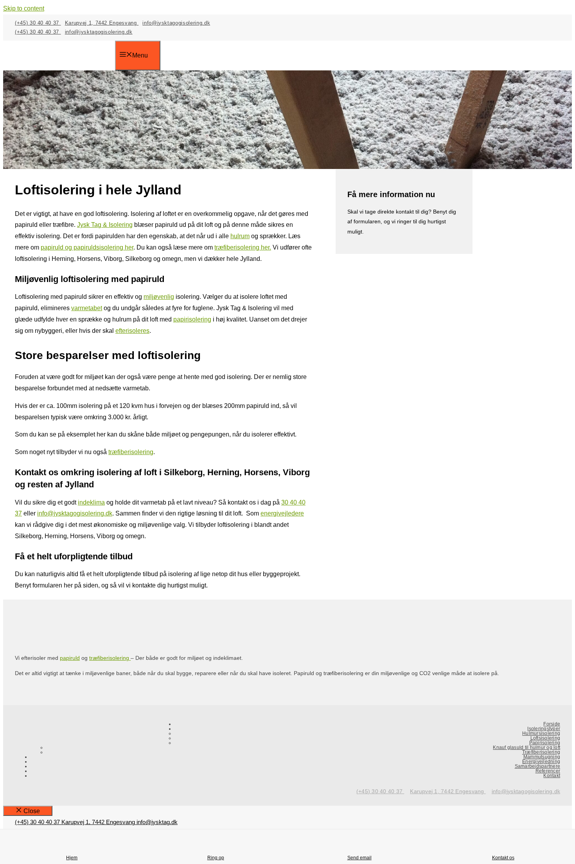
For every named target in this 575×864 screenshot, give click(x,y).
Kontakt (551, 775)
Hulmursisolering (541, 733)
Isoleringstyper (543, 728)
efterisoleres (132, 330)
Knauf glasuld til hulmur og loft (526, 747)
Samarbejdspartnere (537, 766)
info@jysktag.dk (157, 822)
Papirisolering (544, 742)
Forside (551, 724)
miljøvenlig (159, 296)
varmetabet (86, 308)
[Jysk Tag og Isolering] (65, 66)
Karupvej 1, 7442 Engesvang (102, 23)
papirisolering (192, 319)
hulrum (240, 236)
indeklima (91, 502)
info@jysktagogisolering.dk (176, 23)
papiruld (70, 658)
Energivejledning (541, 761)
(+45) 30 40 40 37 (38, 23)
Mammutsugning (541, 757)
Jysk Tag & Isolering (105, 224)
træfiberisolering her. (242, 247)
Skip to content (23, 8)
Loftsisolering (545, 738)
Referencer (547, 771)
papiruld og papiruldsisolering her (87, 247)
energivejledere (282, 513)
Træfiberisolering (541, 752)
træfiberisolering (130, 452)
